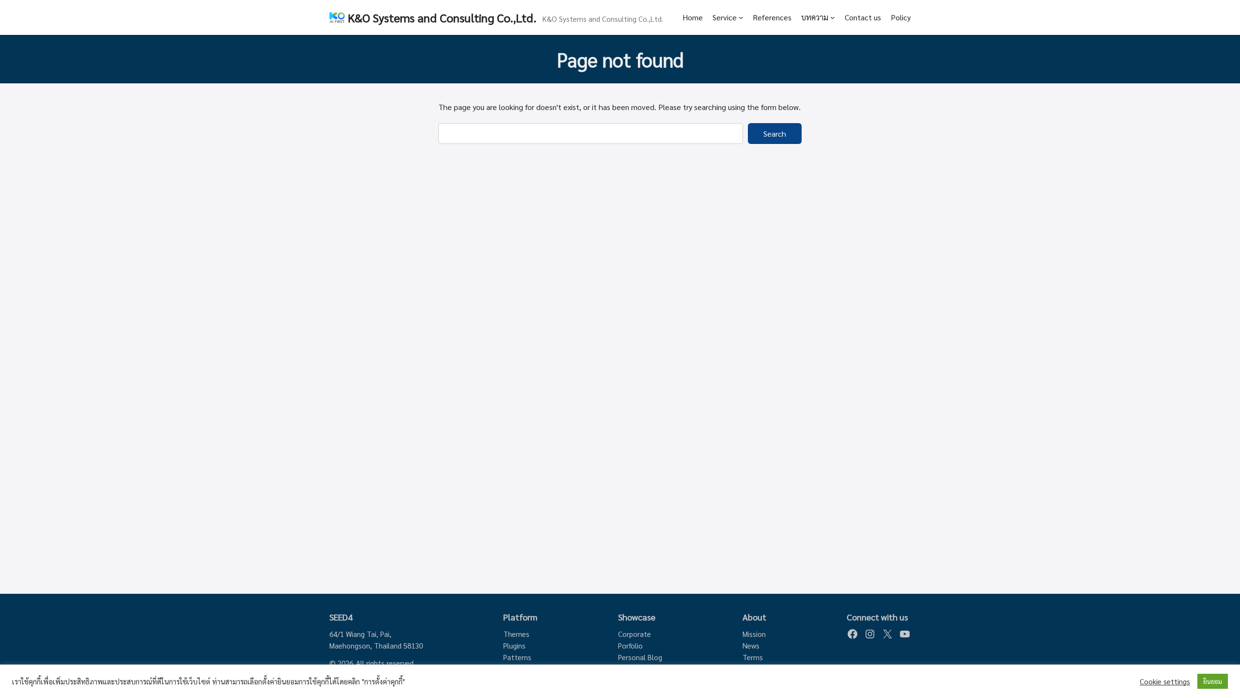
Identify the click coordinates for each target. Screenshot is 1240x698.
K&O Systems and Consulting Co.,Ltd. (442, 17)
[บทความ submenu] (832, 17)
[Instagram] (870, 634)
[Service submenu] (741, 17)
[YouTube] (905, 634)
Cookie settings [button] (1165, 681)
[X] (887, 634)
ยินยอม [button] (1212, 681)
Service (725, 17)
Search (774, 133)
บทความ (814, 17)
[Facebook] (852, 634)
